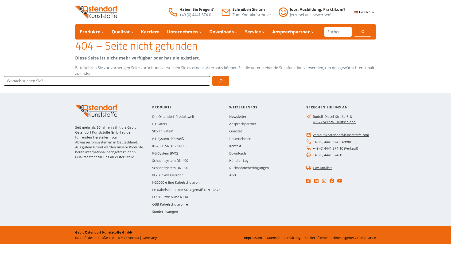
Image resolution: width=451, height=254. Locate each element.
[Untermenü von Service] (263, 32)
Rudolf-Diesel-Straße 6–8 (332, 116)
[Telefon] (173, 12)
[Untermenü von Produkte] (102, 32)
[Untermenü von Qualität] (132, 32)
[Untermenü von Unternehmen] (200, 32)
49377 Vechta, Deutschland (334, 122)
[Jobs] (283, 12)
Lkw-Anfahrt (322, 168)
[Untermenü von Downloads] (236, 32)
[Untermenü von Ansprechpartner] (312, 32)
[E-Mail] (226, 12)
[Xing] (308, 181)
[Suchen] (362, 32)
